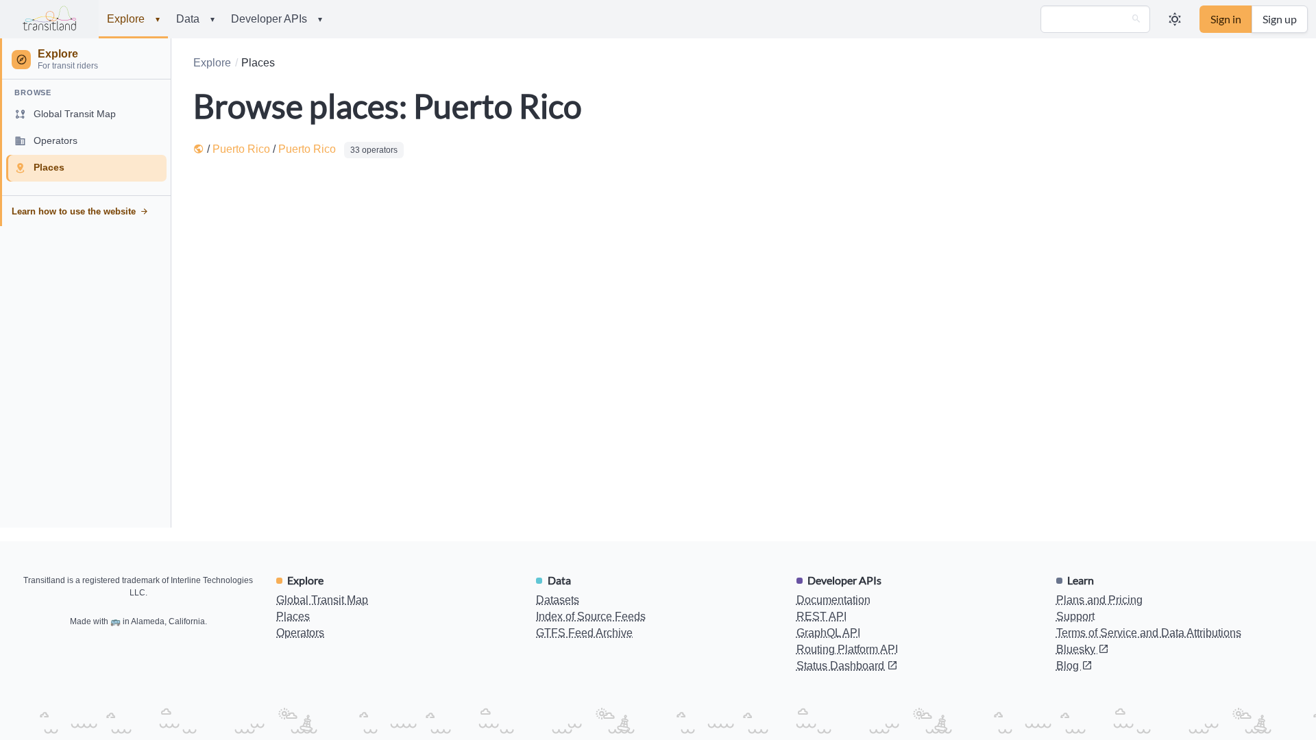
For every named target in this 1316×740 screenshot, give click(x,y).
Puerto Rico (241, 149)
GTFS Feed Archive (584, 633)
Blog (1069, 665)
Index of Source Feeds (591, 616)
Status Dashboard (841, 665)
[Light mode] (1175, 19)
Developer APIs (276, 19)
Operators (300, 633)
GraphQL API (828, 633)
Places (293, 616)
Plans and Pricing (1099, 600)
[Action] (1136, 19)
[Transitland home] (49, 19)
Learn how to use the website (74, 211)
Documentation (833, 600)
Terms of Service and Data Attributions (1148, 633)
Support (1075, 616)
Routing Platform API (847, 649)
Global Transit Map (322, 600)
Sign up (1280, 18)
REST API (821, 616)
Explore (133, 19)
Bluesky (1077, 649)
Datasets (557, 600)
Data (195, 19)
